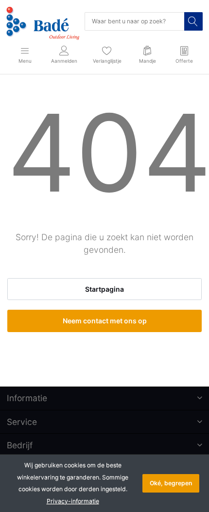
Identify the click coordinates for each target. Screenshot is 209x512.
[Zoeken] (193, 21)
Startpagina (104, 289)
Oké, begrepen (171, 483)
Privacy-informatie (73, 501)
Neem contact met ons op (105, 321)
